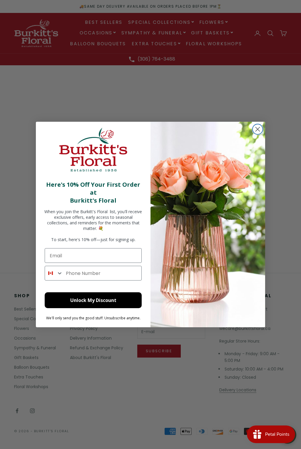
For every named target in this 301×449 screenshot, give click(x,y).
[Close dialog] (257, 129)
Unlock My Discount (93, 300)
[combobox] (54, 273)
